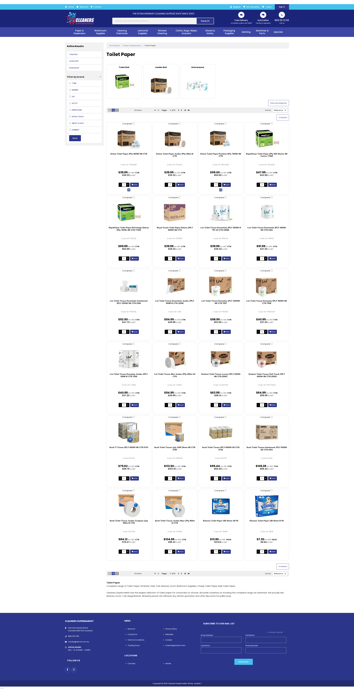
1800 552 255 (73, 636)
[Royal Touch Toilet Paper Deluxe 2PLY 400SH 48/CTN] (175, 212)
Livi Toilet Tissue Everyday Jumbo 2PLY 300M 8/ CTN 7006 (129, 375)
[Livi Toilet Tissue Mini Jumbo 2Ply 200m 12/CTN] (175, 359)
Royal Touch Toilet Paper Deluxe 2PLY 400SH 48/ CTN (175, 228)
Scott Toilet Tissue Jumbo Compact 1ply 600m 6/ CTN (129, 522)
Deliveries (169, 634)
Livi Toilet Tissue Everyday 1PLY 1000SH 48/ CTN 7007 (221, 302)
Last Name (205, 645)
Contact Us (132, 634)
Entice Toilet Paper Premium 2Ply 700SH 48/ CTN (220, 155)
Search (205, 21)
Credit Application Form (175, 645)
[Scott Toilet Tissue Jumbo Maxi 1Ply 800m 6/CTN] (175, 505)
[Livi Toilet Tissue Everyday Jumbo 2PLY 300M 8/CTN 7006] (129, 359)
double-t (197, 683)
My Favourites (253, 7)
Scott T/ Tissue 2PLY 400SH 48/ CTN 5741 (128, 447)
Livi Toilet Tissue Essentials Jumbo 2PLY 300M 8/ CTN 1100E (174, 302)
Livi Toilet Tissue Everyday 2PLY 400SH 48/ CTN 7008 (266, 302)
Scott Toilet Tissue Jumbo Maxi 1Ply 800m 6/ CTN (175, 522)
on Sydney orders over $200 (241, 21)
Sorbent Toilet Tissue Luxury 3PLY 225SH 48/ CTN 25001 (220, 375)
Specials (278, 32)
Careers (169, 640)
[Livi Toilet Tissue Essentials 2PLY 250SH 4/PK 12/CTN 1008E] (221, 212)
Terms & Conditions (136, 640)
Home (71, 7)
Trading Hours (134, 645)
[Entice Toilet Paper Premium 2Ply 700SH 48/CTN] (221, 138)
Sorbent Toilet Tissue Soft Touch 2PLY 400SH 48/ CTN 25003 (266, 375)
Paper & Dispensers (132, 45)
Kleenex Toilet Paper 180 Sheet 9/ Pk (267, 521)
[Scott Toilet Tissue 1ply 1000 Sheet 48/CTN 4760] (175, 432)
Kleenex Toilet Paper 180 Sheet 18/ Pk (220, 521)
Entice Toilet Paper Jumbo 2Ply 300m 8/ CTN (174, 155)
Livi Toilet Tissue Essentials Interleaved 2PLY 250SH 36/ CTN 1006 (129, 302)
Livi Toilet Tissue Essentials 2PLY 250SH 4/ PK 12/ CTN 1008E (221, 228)
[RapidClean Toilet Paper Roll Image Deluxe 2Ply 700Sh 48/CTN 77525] (129, 212)
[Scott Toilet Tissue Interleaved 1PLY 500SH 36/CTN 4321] (267, 432)
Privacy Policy (171, 629)
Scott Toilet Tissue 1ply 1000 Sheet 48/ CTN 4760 (174, 448)
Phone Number (252, 645)
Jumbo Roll (73, 61)
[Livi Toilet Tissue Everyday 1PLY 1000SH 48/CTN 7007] (221, 285)
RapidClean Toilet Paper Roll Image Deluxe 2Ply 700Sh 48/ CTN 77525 (129, 228)
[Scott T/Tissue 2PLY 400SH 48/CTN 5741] (129, 432)
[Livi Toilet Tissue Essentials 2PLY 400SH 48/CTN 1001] (267, 212)
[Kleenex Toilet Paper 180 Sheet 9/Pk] (267, 505)
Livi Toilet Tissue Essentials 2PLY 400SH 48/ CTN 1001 (267, 228)
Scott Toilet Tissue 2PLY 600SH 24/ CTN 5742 (220, 448)
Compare (127, 123)
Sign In (282, 7)
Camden (131, 663)
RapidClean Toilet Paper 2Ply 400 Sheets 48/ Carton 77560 (266, 155)
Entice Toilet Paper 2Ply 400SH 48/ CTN (128, 154)
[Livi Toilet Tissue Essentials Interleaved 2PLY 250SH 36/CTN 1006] (129, 285)
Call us (281, 21)
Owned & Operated (263, 21)
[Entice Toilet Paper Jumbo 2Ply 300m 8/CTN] (175, 138)
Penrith (168, 663)
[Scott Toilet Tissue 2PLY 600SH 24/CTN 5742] (221, 432)
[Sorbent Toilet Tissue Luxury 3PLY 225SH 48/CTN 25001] (221, 359)
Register (237, 7)
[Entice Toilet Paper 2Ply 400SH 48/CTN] (129, 138)
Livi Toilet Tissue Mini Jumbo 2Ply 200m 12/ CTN (174, 375)
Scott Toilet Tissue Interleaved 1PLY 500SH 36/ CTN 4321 (266, 448)
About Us (84, 7)
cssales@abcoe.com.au (78, 642)
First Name (250, 635)
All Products (114, 45)
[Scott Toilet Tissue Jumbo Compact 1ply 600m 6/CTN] (129, 505)
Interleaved (74, 68)
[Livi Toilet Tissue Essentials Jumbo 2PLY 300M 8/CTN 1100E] (175, 285)
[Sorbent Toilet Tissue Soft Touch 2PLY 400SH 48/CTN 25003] (267, 359)
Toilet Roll (73, 54)
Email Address (207, 635)
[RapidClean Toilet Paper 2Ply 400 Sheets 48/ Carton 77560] (267, 138)
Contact (97, 7)
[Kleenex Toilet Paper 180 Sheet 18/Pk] (221, 505)
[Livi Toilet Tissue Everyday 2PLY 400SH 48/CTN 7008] (267, 285)
